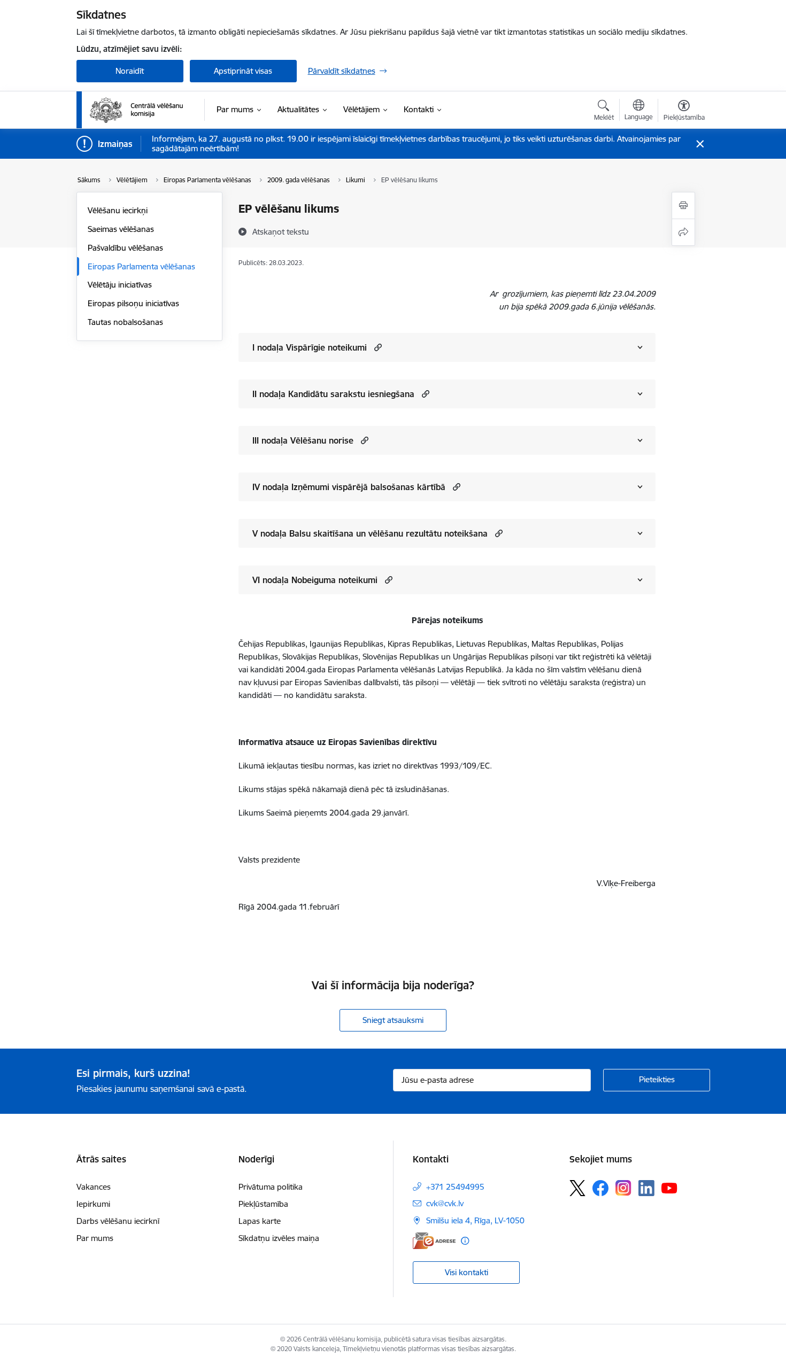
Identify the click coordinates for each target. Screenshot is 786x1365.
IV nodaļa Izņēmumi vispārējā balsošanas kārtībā (348, 487)
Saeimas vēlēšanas (121, 229)
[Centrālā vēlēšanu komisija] (136, 110)
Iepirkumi (93, 1204)
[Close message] (699, 144)
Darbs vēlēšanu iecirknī (117, 1221)
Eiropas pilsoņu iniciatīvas (133, 303)
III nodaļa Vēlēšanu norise (302, 440)
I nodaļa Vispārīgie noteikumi (309, 347)
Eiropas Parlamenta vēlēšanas (141, 266)
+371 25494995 (455, 1187)
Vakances (93, 1187)
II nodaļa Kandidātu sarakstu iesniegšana (333, 394)
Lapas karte (259, 1221)
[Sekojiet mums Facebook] (600, 1188)
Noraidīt (129, 71)
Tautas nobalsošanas (125, 322)
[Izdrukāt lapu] (683, 205)
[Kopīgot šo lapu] (683, 232)
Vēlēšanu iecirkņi (118, 210)
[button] (377, 347)
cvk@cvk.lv (445, 1203)
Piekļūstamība (263, 1204)
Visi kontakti (466, 1272)
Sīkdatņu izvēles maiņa (278, 1238)
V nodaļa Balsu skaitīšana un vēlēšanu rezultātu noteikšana (370, 533)
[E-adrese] (434, 1241)
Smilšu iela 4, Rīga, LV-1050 (475, 1220)
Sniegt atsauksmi (393, 1020)
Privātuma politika (270, 1187)
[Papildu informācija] (465, 1241)
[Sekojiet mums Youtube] (669, 1187)
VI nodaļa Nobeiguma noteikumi (314, 580)
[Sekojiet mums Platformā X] (577, 1188)
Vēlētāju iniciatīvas (120, 285)
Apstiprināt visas (243, 71)
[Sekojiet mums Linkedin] (646, 1188)
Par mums (94, 1238)
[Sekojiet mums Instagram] (623, 1188)
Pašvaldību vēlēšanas (125, 248)
